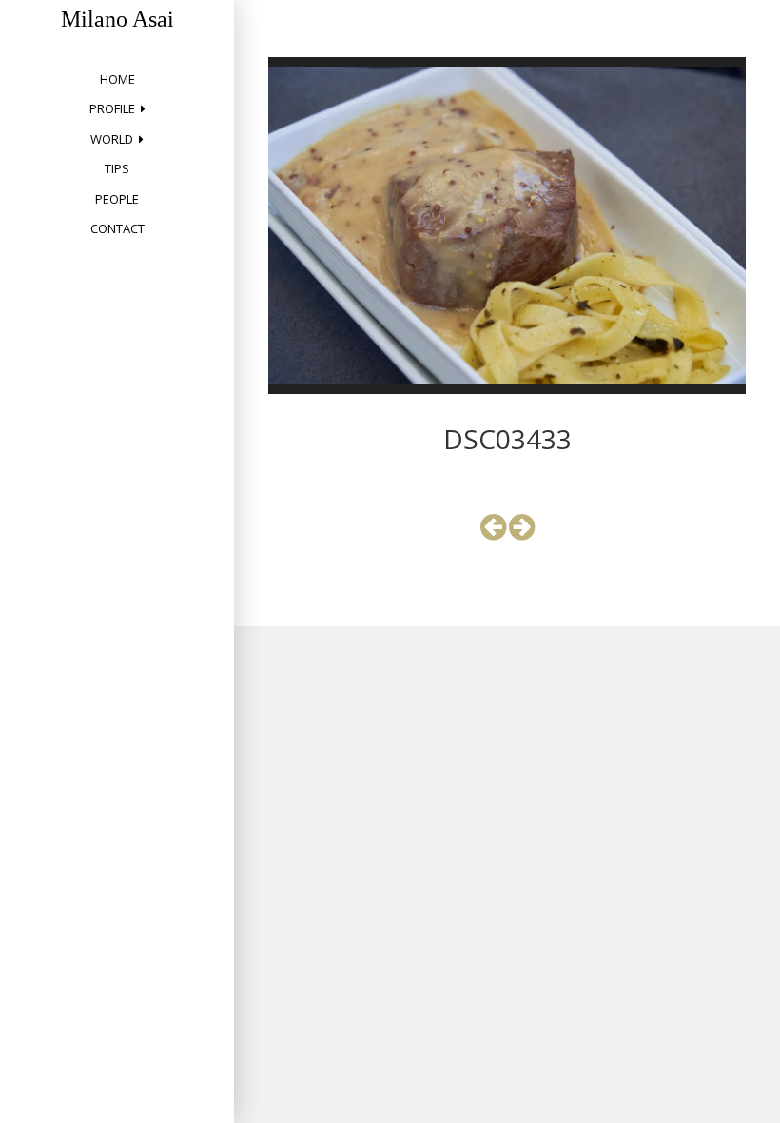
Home (117, 79)
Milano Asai (117, 19)
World (111, 139)
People (117, 198)
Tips (117, 168)
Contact (117, 228)
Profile (112, 108)
